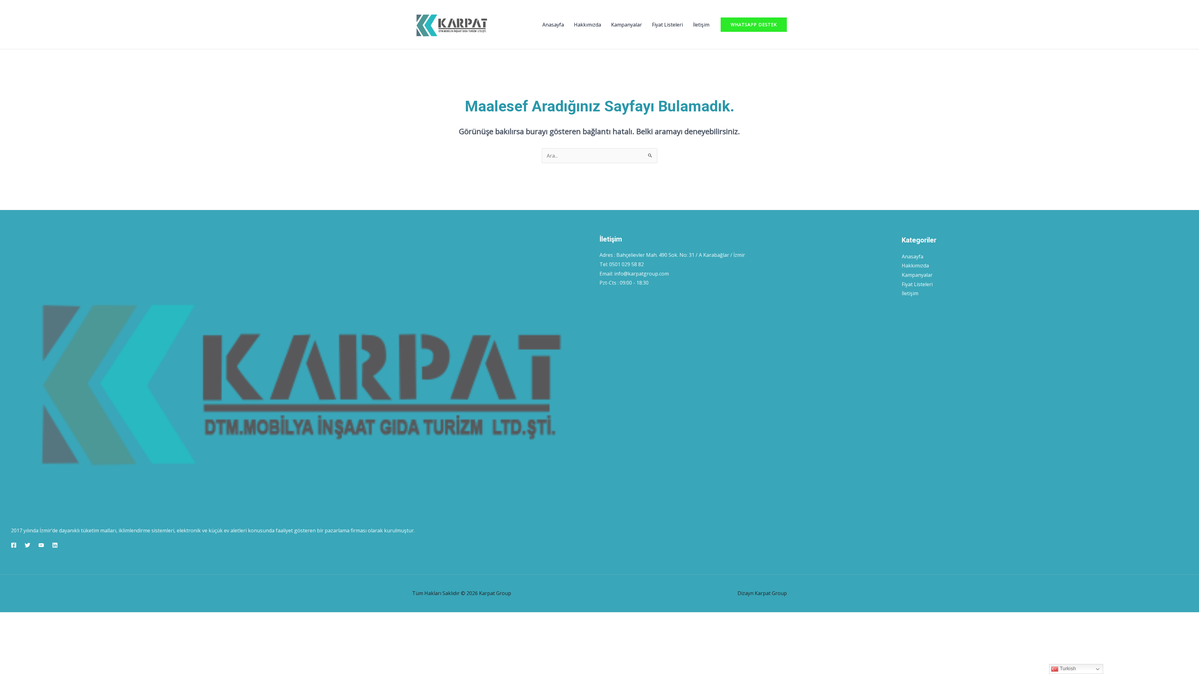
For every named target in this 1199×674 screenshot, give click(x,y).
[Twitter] (27, 545)
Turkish (1067, 668)
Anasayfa (553, 24)
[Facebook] (14, 545)
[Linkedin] (55, 545)
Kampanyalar (626, 24)
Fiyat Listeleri (667, 24)
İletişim (701, 24)
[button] (754, 24)
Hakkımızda (587, 24)
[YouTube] (41, 545)
